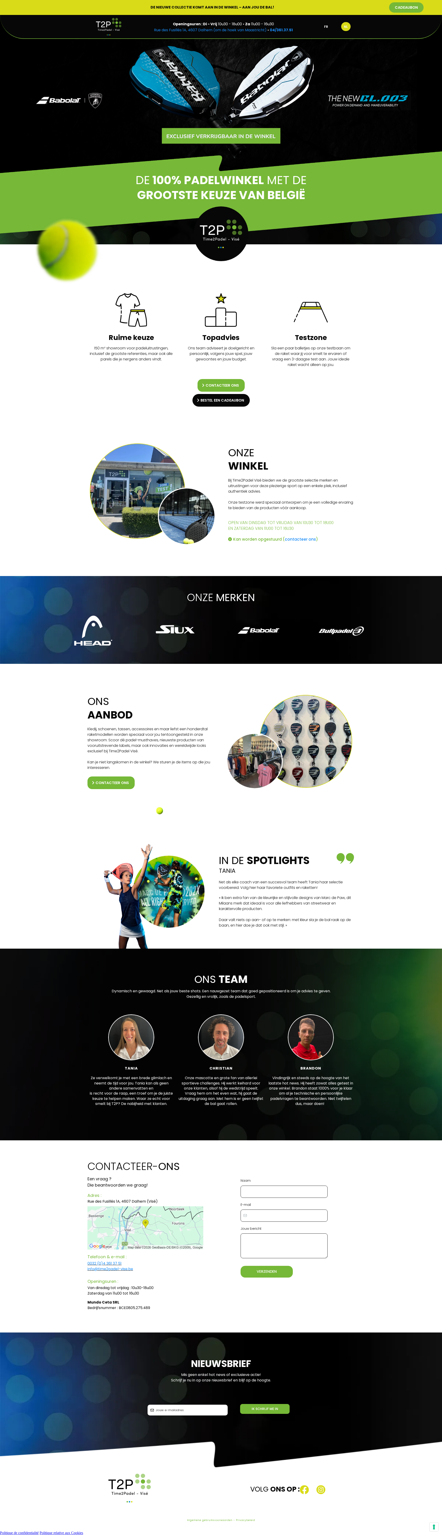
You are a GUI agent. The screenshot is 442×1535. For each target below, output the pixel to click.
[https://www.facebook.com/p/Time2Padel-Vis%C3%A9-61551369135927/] (308, 1489)
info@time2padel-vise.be (110, 1269)
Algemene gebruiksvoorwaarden (210, 1520)
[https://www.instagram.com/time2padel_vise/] (336, 1489)
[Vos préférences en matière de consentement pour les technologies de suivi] (434, 1527)
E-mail (246, 1204)
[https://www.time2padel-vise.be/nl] (108, 26)
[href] (145, 1228)
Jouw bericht (251, 1228)
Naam (246, 1180)
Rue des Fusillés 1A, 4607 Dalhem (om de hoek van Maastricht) (210, 30)
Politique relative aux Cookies (61, 1533)
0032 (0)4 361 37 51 (104, 1263)
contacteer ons (300, 539)
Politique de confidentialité (19, 1533)
